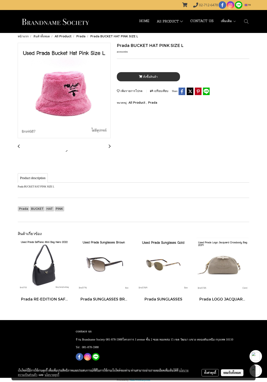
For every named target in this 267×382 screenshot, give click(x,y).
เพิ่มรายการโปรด (131, 91)
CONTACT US (202, 21)
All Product (137, 102)
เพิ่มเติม (227, 21)
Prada (152, 102)
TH (249, 5)
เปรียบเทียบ (160, 91)
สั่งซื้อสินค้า (150, 76)
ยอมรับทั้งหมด (232, 372)
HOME (144, 21)
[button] (246, 21)
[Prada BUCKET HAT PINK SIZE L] (64, 90)
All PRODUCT (168, 21)
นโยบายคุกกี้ (52, 375)
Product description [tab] (32, 178)
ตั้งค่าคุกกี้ (210, 372)
